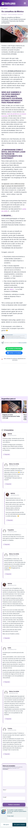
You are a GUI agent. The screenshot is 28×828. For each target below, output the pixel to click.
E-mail (5, 797)
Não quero (6, 824)
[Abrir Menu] (25, 3)
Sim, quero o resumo (19, 824)
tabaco (11, 289)
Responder (7, 454)
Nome (5, 789)
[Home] (2, 8)
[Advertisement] (14, 379)
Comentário (6, 769)
